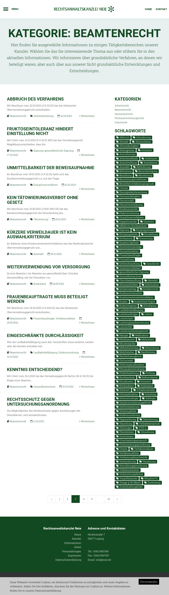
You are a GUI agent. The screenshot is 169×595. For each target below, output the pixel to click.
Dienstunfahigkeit (129, 196)
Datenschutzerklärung (68, 559)
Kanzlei (76, 538)
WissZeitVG (151, 478)
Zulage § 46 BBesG (130, 482)
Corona (123, 187)
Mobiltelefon (126, 352)
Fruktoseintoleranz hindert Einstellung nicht (40, 131)
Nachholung (147, 352)
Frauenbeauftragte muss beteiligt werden (47, 299)
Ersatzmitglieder (129, 242)
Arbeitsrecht (122, 105)
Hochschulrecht (124, 114)
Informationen (72, 542)
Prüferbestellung (129, 373)
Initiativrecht (150, 288)
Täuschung (125, 423)
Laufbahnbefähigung (45, 352)
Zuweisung (153, 482)
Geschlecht (152, 263)
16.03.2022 (12, 356)
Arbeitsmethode (128, 158)
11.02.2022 (38, 421)
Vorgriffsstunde (128, 478)
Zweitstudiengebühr (131, 486)
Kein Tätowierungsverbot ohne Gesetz (42, 200)
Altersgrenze (126, 150)
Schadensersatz (145, 389)
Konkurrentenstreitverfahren (136, 297)
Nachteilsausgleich (130, 356)
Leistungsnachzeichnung (134, 322)
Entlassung (125, 238)
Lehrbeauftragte (128, 314)
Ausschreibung (128, 162)
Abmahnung (143, 137)
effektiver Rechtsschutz (133, 225)
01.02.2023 (70, 184)
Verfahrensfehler (65, 318)
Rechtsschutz (127, 377)
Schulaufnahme (128, 394)
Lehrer (148, 314)
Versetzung (149, 461)
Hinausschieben (128, 284)
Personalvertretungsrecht (129, 118)
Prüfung (150, 373)
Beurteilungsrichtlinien (133, 179)
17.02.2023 (12, 154)
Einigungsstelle (128, 234)
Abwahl (123, 141)
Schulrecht (121, 122)
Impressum (74, 555)
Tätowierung (41, 219)
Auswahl (39, 253)
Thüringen (125, 427)
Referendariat (149, 377)
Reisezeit (145, 381)
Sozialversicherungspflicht (135, 402)
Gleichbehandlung (130, 280)
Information (151, 284)
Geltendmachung (129, 263)
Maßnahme (142, 335)
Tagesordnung (127, 419)
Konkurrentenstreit (130, 293)
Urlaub (123, 448)
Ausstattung (150, 162)
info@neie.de (103, 559)
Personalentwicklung (131, 369)
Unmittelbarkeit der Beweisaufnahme (50, 167)
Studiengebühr (127, 411)
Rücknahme (126, 385)
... (100, 499)
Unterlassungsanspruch (133, 440)
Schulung (150, 394)
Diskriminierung (129, 213)
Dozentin (148, 221)
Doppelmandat (128, 221)
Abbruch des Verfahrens (35, 99)
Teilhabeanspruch (149, 423)
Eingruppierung (144, 230)
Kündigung (149, 305)
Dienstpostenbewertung (133, 192)
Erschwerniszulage (130, 246)
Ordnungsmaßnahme (131, 364)
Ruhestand (40, 283)
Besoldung (125, 175)
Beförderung (143, 167)
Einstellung (151, 234)
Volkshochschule (129, 470)
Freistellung (126, 259)
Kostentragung (127, 305)
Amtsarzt (146, 150)
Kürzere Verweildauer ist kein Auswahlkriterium (42, 234)
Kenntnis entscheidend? (34, 369)
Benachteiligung (147, 171)
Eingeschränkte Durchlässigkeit (45, 335)
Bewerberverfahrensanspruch (136, 183)
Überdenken (126, 432)
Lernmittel (125, 326)
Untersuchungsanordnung (134, 444)
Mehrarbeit (147, 339)
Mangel (123, 335)
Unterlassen (126, 436)
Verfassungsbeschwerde (133, 457)
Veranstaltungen (71, 551)
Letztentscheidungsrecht (133, 331)
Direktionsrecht (128, 209)
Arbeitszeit (150, 158)
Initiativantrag (127, 288)
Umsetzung (147, 432)
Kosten (123, 301)
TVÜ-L (142, 427)
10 (109, 499)
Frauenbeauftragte (44, 318)
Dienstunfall (126, 200)
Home (148, 9)
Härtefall (152, 280)
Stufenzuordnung (68, 352)
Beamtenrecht (18, 116)
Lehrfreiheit (126, 318)
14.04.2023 (66, 116)
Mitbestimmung (128, 347)
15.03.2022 (68, 386)
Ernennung (145, 238)
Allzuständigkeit (129, 145)
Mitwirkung (152, 347)
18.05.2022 (58, 283)
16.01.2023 (60, 219)
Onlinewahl (126, 360)
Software (150, 398)
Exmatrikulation (129, 251)
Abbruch (124, 137)
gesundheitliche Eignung (58, 150)
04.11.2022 (56, 253)
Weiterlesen (87, 116)
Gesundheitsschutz (44, 386)
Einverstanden (148, 581)
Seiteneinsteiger (128, 398)
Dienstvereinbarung (131, 204)
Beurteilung (145, 175)
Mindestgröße (127, 343)
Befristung (125, 171)
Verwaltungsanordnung (133, 465)
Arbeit (77, 547)
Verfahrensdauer (143, 448)
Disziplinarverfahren (46, 184)
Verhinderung (127, 461)
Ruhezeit (124, 389)
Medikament (127, 339)
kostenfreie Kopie (144, 301)
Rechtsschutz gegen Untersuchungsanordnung (38, 402)
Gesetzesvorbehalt (129, 268)
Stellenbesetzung (43, 116)
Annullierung (127, 154)
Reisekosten (126, 381)
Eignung (38, 150)
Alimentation (143, 141)
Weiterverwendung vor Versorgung (48, 266)
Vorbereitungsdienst (131, 474)
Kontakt (161, 9)
